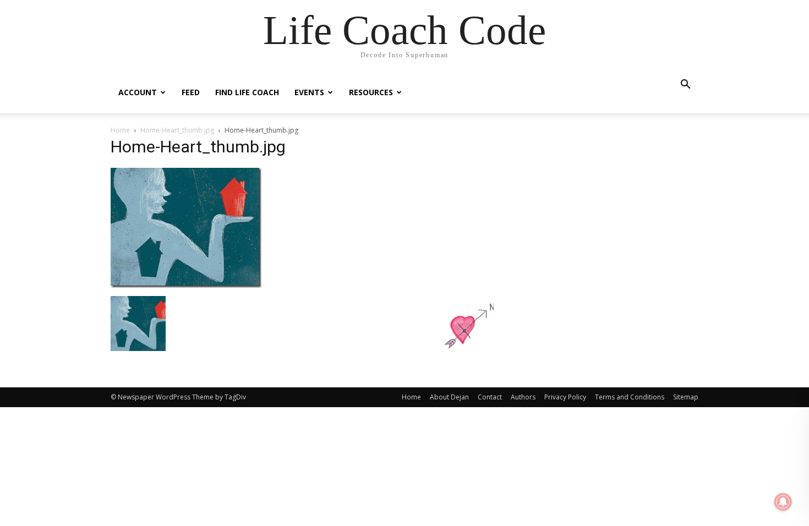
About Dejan (449, 397)
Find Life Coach (247, 92)
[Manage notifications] (783, 502)
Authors (523, 397)
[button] (685, 85)
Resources (371, 92)
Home (120, 130)
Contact (490, 397)
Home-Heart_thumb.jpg (177, 130)
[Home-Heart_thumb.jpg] (186, 284)
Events (309, 92)
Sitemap (685, 397)
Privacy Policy (565, 397)
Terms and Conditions (629, 397)
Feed (191, 92)
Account (137, 92)
